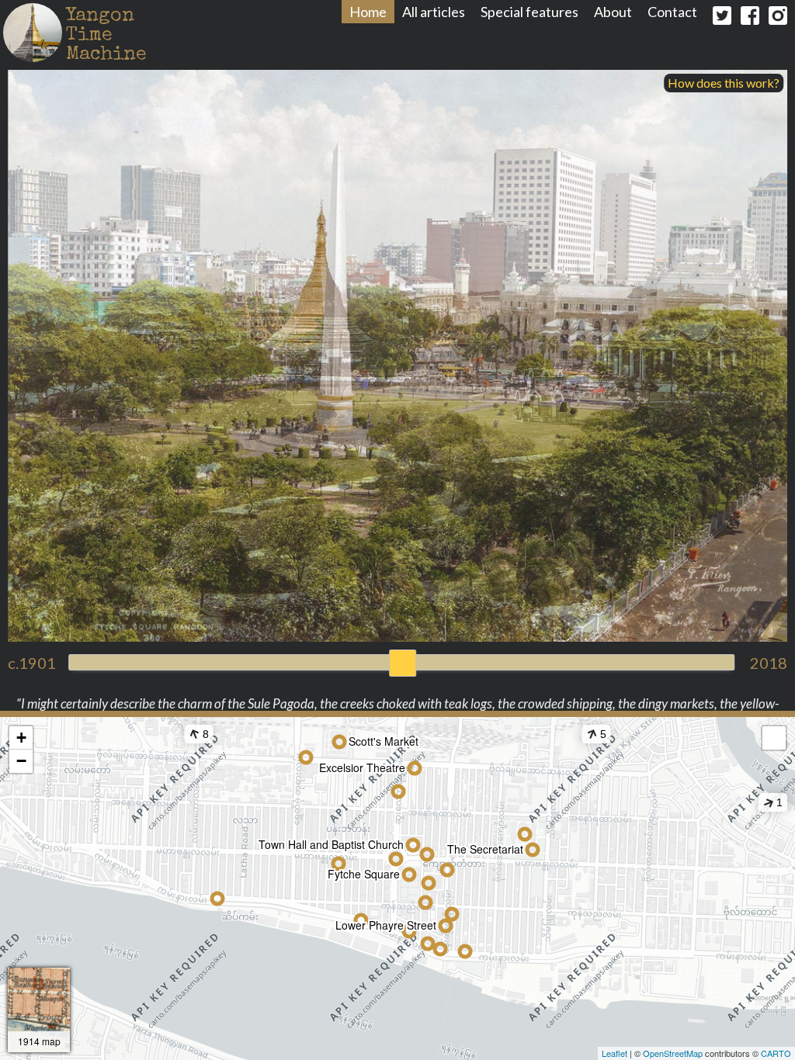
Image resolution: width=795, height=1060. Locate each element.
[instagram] (778, 18)
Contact (672, 11)
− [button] (21, 761)
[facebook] (750, 18)
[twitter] (722, 18)
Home (368, 11)
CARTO (776, 1053)
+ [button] (21, 737)
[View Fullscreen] (774, 738)
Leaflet (614, 1053)
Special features (529, 11)
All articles (433, 11)
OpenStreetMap (673, 1053)
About (613, 11)
